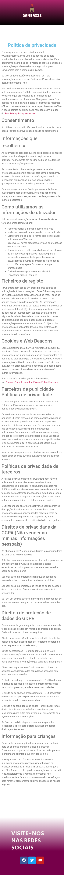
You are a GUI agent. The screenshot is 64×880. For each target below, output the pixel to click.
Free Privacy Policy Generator (20, 113)
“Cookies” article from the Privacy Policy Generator (32, 382)
